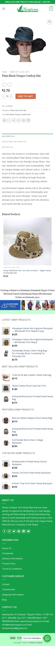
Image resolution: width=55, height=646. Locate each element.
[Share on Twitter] (14, 120)
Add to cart (25, 96)
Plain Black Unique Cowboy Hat (18, 114)
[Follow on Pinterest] (19, 531)
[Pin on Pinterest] (23, 120)
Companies (7, 553)
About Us (6, 548)
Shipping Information (13, 594)
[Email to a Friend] (19, 120)
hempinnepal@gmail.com (14, 628)
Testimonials (8, 589)
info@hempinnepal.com (14, 624)
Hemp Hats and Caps (19, 72)
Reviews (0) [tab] (7, 147)
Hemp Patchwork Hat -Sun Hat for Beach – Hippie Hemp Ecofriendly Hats (27, 271)
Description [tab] (8, 136)
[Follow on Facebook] (4, 531)
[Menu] (3, 8)
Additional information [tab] (14, 142)
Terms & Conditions (12, 568)
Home (4, 72)
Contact (6, 584)
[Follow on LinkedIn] (23, 531)
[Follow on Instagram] (9, 531)
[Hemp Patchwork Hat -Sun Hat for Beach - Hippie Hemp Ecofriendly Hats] (27, 241)
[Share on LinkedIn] (28, 120)
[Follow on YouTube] (28, 531)
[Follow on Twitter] (14, 531)
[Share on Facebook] (9, 120)
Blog (4, 599)
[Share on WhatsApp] (4, 120)
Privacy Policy (8, 563)
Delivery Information (12, 558)
